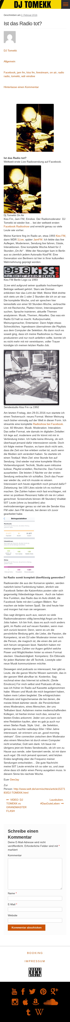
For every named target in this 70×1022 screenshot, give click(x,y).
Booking (35, 952)
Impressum (35, 961)
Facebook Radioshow (16, 226)
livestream (42, 72)
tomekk (15, 76)
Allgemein (9, 61)
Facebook (9, 72)
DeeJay (14, 779)
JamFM (37, 239)
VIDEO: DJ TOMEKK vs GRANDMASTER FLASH (16, 805)
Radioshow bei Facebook (48, 423)
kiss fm (31, 72)
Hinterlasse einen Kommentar (21, 87)
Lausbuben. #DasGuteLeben (52, 801)
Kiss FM (60, 235)
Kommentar (15, 855)
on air (53, 72)
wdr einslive (28, 76)
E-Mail (12, 904)
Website (12, 915)
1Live (20, 239)
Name (12, 893)
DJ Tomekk (10, 50)
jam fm (21, 72)
